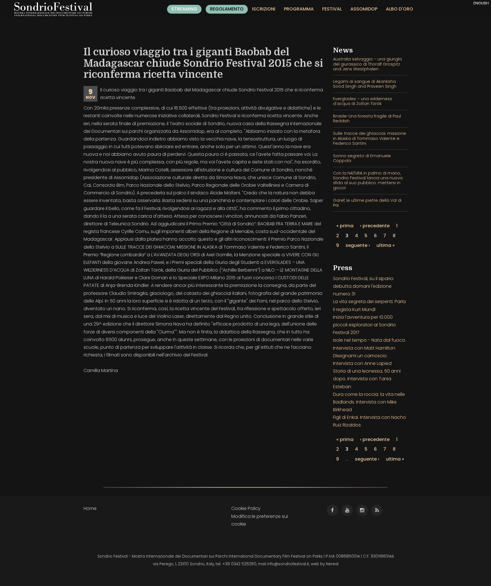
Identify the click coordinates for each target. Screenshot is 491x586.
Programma (299, 9)
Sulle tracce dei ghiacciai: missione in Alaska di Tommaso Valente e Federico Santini (369, 138)
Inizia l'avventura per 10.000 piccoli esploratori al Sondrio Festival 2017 (364, 325)
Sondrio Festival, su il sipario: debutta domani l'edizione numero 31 (363, 286)
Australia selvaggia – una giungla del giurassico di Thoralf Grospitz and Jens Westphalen (367, 64)
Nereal (332, 564)
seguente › (358, 245)
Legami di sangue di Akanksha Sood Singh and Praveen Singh (364, 84)
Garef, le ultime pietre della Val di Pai (367, 203)
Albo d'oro (399, 9)
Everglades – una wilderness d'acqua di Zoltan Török (362, 101)
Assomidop (363, 9)
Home (90, 508)
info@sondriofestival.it (288, 564)
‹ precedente (375, 225)
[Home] (55, 9)
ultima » (385, 245)
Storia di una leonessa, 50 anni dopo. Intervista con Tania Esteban (367, 379)
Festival (332, 9)
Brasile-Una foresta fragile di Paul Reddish (367, 118)
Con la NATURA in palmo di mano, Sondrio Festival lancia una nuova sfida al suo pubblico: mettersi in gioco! (368, 180)
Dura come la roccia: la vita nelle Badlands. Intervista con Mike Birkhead (369, 402)
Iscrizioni (263, 9)
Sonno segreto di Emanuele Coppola (362, 158)
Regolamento (227, 9)
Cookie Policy (246, 508)
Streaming (184, 9)
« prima (344, 225)
